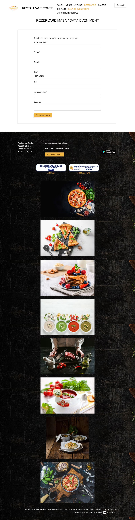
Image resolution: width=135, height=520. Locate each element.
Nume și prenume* (41, 42)
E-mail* (36, 62)
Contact (61, 9)
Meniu (69, 5)
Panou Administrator (110, 509)
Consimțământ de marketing (76, 509)
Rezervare (90, 5)
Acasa (60, 5)
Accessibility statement (95, 509)
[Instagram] (109, 146)
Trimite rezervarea (43, 115)
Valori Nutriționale (67, 13)
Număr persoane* (40, 92)
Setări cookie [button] (61, 509)
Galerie (102, 5)
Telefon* (37, 52)
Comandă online (53, 154)
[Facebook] (103, 146)
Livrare (78, 5)
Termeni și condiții (31, 509)
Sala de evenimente (78, 9)
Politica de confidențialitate (47, 509)
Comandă (120, 5)
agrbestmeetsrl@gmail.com (56, 143)
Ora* (35, 82)
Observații (37, 102)
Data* (36, 72)
